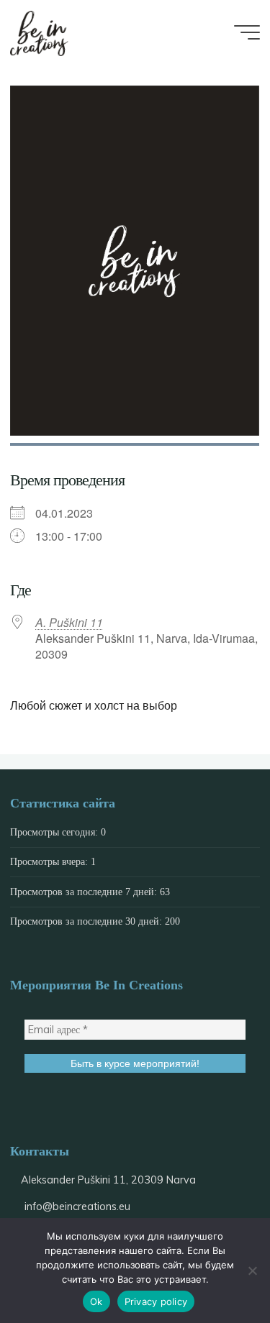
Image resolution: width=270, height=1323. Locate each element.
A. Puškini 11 (69, 622)
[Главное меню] (247, 32)
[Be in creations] (39, 32)
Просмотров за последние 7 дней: (85, 891)
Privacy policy (156, 1301)
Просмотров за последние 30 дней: (87, 921)
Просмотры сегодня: (55, 832)
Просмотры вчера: (50, 861)
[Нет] (252, 1270)
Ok (96, 1301)
